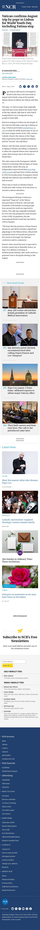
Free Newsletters (8, 833)
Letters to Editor (8, 860)
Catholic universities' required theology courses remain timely (18, 521)
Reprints (5, 867)
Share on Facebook (24, 86)
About (4, 876)
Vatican (5, 30)
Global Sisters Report (9, 771)
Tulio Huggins (6, 487)
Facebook (19, 908)
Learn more (29, 79)
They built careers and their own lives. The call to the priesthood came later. (22, 428)
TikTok (30, 908)
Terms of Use (19, 914)
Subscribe (35, 7)
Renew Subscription (9, 826)
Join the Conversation (9, 77)
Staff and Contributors (10, 887)
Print (36, 86)
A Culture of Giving (9, 803)
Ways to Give (6, 807)
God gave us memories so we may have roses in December (19, 595)
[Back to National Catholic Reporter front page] (11, 7)
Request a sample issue (10, 840)
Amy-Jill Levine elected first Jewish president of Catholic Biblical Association (22, 313)
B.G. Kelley (5, 601)
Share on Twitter (28, 86)
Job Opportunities (8, 856)
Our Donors (6, 814)
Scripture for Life (8, 759)
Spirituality (6, 515)
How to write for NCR (9, 853)
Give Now (5, 796)
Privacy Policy (7, 883)
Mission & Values (8, 879)
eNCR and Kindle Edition (11, 837)
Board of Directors (8, 890)
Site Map (34, 914)
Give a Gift (6, 830)
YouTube (23, 908)
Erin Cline (5, 526)
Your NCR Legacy (8, 810)
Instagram (27, 908)
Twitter (16, 908)
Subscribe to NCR (8, 822)
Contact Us (6, 849)
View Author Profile (7, 73)
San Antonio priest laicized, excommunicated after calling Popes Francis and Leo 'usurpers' (21, 352)
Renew (29, 7)
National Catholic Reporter (5, 902)
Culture (4, 476)
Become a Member (8, 799)
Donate (24, 7)
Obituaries (6, 783)
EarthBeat (6, 768)
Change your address (9, 864)
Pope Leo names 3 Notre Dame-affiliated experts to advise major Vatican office (21, 390)
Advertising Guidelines (8, 914)
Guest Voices (9, 586)
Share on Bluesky (20, 86)
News (4, 741)
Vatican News (15, 30)
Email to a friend (32, 86)
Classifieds (6, 780)
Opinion (4, 590)
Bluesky (12, 908)
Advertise (5, 787)
